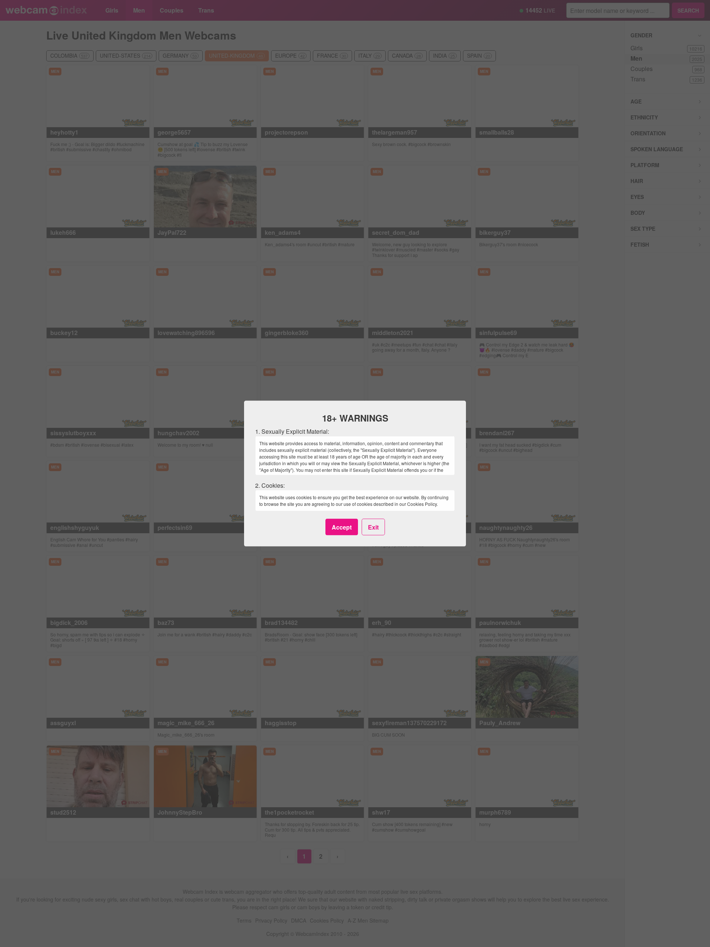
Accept (342, 526)
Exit (373, 526)
